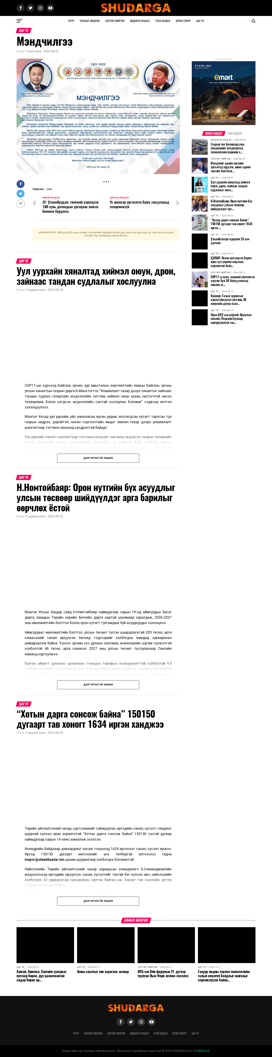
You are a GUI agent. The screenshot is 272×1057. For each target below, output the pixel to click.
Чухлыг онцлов (90, 21)
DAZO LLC (203, 1051)
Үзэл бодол (162, 21)
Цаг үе (200, 21)
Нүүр (71, 21)
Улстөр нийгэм (114, 21)
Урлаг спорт (183, 21)
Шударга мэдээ (140, 21)
